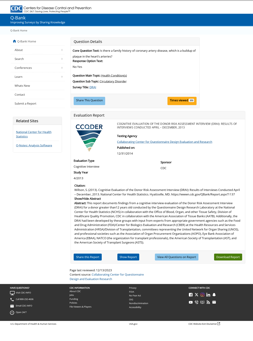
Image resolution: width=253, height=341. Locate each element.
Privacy (132, 287)
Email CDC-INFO (24, 305)
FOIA (131, 291)
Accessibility (135, 307)
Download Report (228, 257)
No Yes (77, 67)
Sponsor (166, 162)
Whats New (22, 86)
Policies (73, 302)
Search (19, 59)
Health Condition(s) (114, 75)
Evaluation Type (84, 161)
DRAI (92, 87)
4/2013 (78, 178)
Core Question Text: (86, 51)
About (19, 50)
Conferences (23, 68)
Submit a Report (25, 103)
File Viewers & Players (80, 306)
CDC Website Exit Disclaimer (202, 323)
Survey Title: (81, 87)
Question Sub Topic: (86, 81)
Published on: (126, 148)
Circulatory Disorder (113, 81)
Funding (74, 298)
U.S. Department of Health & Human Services (33, 323)
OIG (131, 299)
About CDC (75, 291)
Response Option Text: (88, 61)
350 (191, 100)
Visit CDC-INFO (23, 292)
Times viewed (179, 100)
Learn (18, 77)
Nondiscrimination (138, 303)
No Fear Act (135, 295)
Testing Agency (127, 136)
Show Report (128, 257)
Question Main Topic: (87, 75)
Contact (20, 94)
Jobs (72, 295)
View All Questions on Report (176, 257)
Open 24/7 (21, 312)
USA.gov (133, 323)
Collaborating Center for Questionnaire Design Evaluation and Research (164, 142)
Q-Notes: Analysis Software (34, 145)
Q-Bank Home (18, 30)
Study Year (81, 172)
